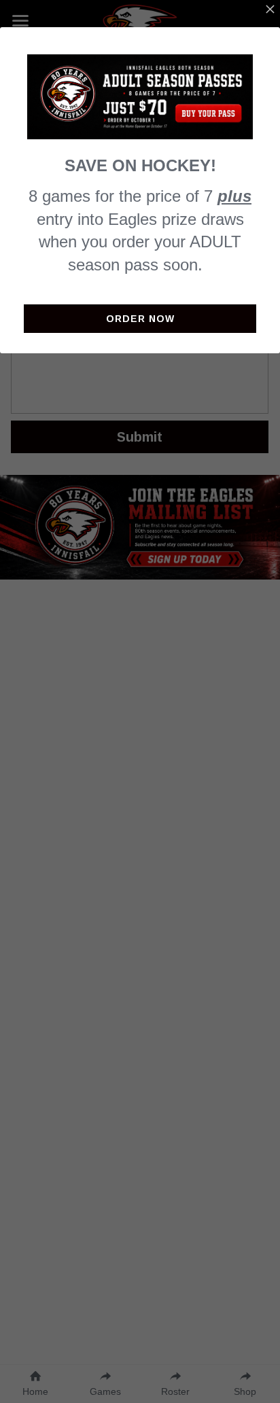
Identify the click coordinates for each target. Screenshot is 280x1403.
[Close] (270, 10)
